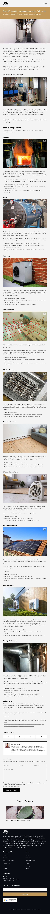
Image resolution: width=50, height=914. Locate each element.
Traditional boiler (8, 232)
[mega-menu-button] (46, 3)
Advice (8, 45)
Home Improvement (14, 45)
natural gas (23, 629)
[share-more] (41, 736)
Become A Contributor (9, 860)
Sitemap (5, 868)
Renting (28, 866)
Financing (28, 857)
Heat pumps (6, 290)
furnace (5, 175)
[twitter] (19, 736)
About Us (5, 855)
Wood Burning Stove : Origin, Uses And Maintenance (19, 726)
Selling (27, 868)
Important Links (8, 852)
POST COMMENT (11, 790)
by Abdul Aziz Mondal (9, 14)
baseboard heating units (30, 459)
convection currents (38, 696)
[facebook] (8, 736)
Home (4, 45)
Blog (4, 866)
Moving (27, 863)
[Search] (43, 3)
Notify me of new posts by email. (12, 786)
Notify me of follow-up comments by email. (14, 784)
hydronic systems (10, 458)
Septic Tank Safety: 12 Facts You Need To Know (18, 820)
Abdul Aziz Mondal (16, 744)
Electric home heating (9, 404)
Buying (27, 855)
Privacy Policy (6, 863)
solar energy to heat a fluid (27, 560)
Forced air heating (8, 171)
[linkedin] (30, 736)
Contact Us (6, 857)
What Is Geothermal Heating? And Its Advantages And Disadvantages (24, 724)
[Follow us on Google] (10, 900)
